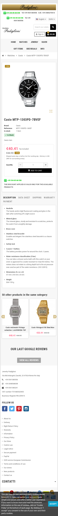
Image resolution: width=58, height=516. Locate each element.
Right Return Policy (11, 426)
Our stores (8, 468)
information (8, 434)
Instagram (26, 408)
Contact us (8, 475)
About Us (7, 419)
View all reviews (29, 360)
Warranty (7, 430)
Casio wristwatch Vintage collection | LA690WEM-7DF (15, 329)
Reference (8, 128)
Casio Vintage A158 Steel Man (42, 327)
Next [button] (55, 316)
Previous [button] (3, 316)
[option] (15, 320)
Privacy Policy (9, 437)
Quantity (9, 165)
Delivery (7, 422)
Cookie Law (8, 445)
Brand (6, 126)
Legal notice (8, 449)
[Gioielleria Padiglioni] (13, 30)
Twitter (12, 408)
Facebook (4, 408)
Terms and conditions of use (14, 464)
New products (9, 471)
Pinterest (19, 408)
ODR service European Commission (17, 460)
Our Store (7, 441)
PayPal (6, 456)
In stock (7, 131)
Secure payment (10, 453)
